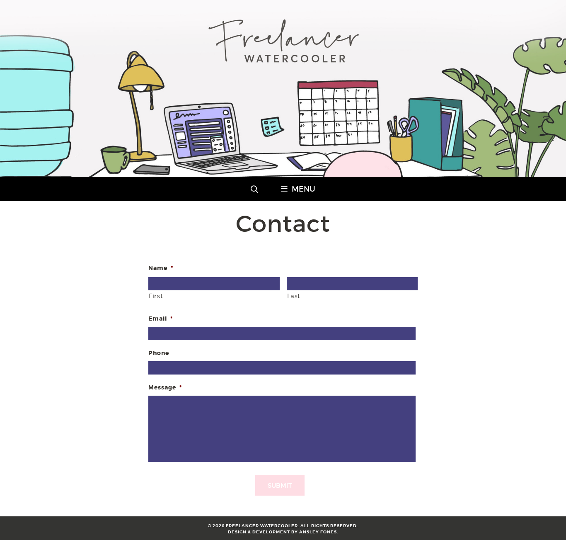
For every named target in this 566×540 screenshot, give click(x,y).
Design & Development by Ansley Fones (282, 532)
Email (160, 318)
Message (165, 387)
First (156, 296)
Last (294, 296)
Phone (158, 353)
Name (160, 268)
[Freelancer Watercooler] (283, 174)
